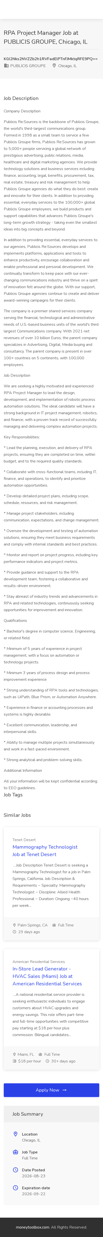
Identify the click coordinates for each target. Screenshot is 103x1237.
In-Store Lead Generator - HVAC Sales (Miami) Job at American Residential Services (47, 976)
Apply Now (48, 1090)
